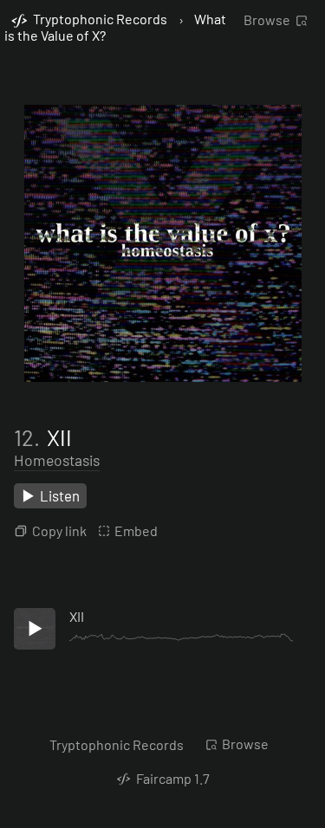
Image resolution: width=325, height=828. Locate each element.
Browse (267, 19)
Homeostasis (57, 459)
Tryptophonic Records (116, 744)
